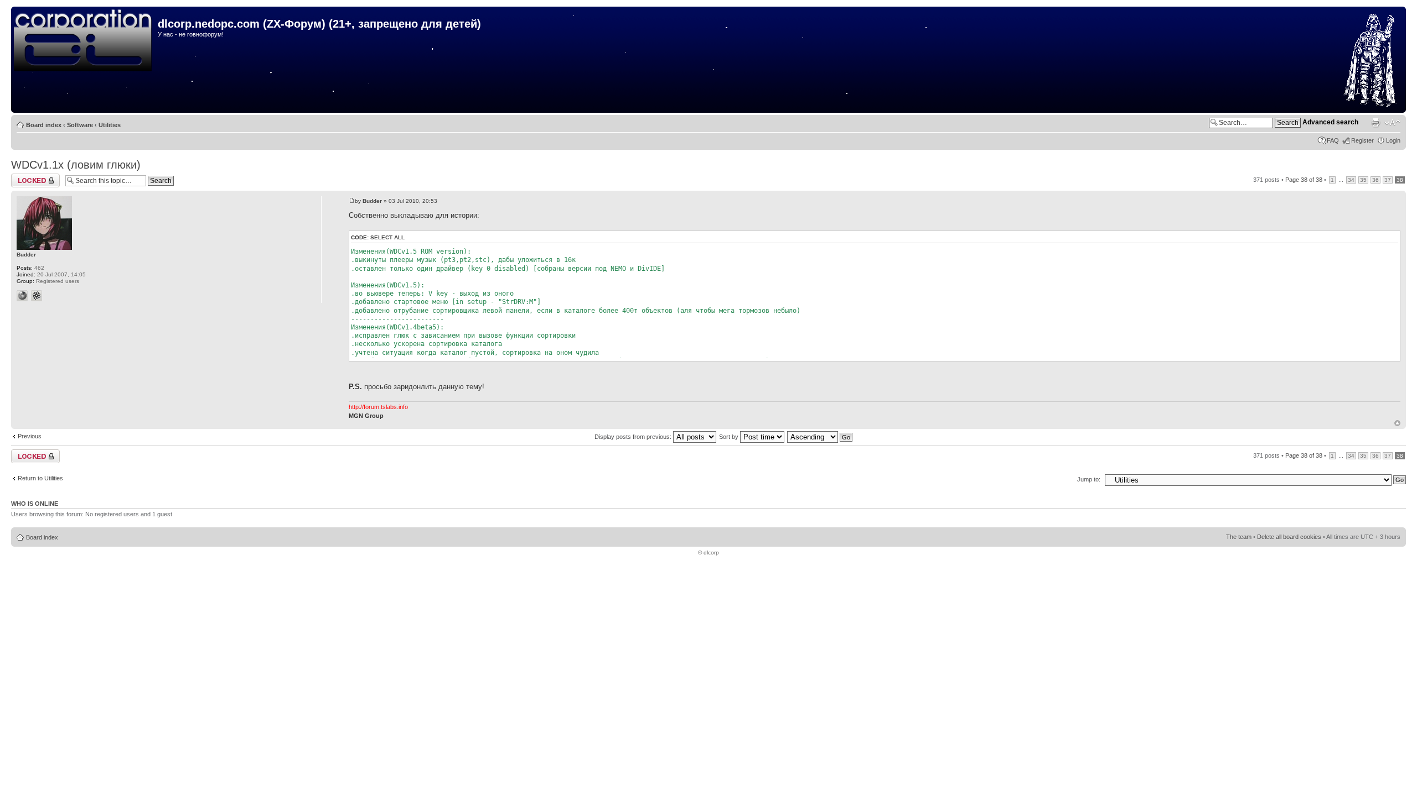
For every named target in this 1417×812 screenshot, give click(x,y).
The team (1238, 536)
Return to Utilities (40, 478)
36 (1375, 180)
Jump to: (1088, 479)
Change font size (1392, 123)
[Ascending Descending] (820, 436)
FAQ (1333, 140)
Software (80, 125)
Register (1362, 140)
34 (1351, 180)
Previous (30, 436)
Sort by (729, 436)
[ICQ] (36, 295)
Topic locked (28, 177)
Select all (387, 237)
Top (1397, 423)
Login (1393, 140)
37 (1387, 180)
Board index (43, 125)
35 (1363, 180)
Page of (1303, 179)
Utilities (110, 125)
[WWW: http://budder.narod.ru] (22, 295)
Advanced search (1330, 122)
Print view (1375, 123)
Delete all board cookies (1289, 536)
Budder (372, 201)
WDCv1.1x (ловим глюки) (76, 165)
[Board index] (86, 40)
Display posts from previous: (633, 436)
